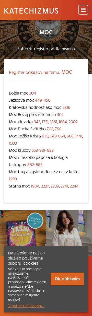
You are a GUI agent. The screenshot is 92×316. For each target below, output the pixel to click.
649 (53, 135)
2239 (55, 185)
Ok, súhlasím (67, 279)
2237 (45, 185)
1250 (13, 178)
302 (60, 114)
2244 (74, 185)
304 (32, 92)
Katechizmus (31, 10)
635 (45, 135)
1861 (53, 121)
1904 (35, 185)
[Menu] (83, 10)
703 (50, 128)
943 (37, 121)
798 (58, 128)
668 (70, 135)
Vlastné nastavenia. (26, 305)
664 (61, 135)
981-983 (46, 150)
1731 (45, 121)
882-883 (34, 164)
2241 (64, 185)
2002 (73, 121)
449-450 (43, 99)
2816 (66, 107)
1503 (13, 142)
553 (35, 150)
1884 (63, 121)
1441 (78, 135)
